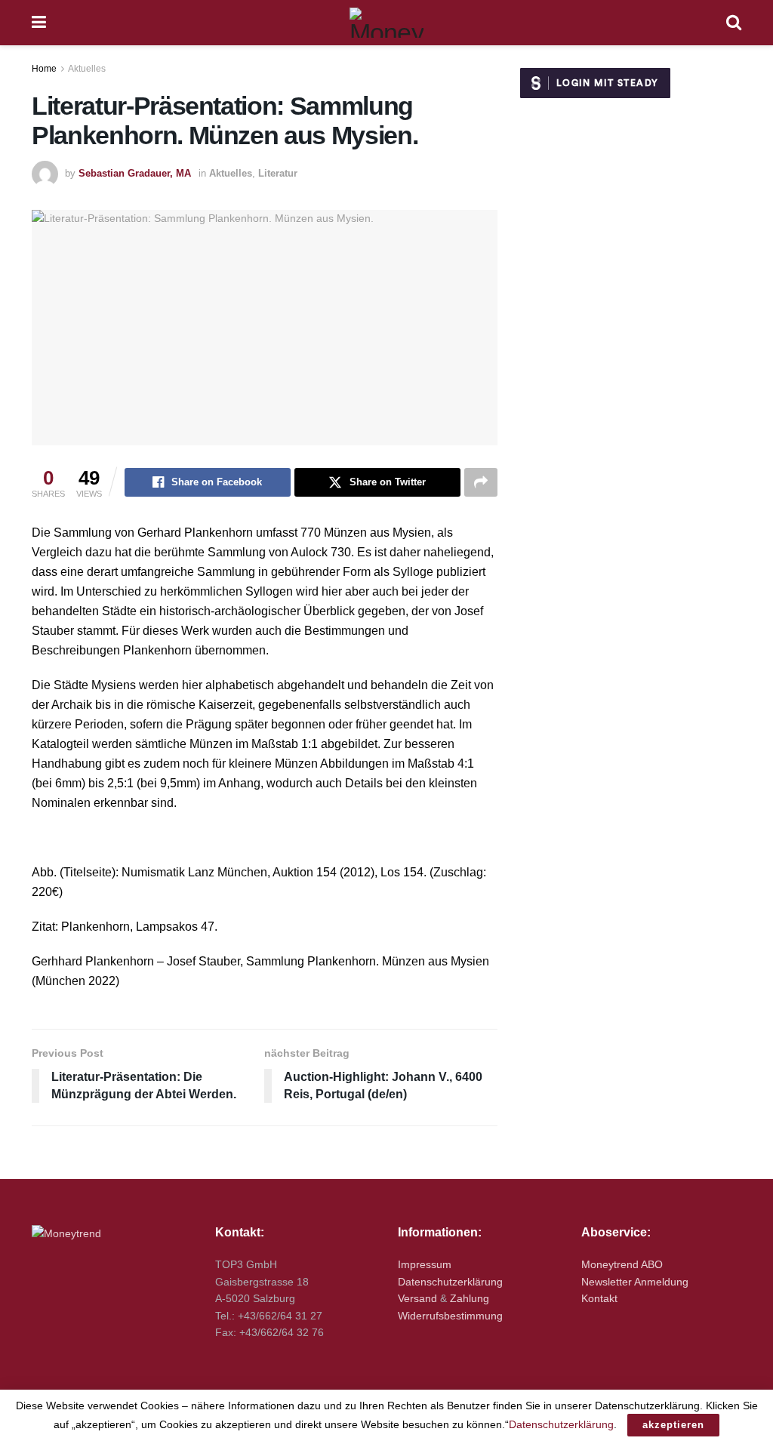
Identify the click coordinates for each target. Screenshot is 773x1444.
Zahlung (469, 1298)
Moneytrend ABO (622, 1264)
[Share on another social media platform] (480, 482)
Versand (417, 1298)
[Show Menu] (39, 22)
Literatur (277, 173)
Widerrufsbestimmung (450, 1316)
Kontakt (599, 1298)
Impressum (424, 1264)
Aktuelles (87, 68)
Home (44, 68)
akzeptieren (673, 1424)
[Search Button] (733, 22)
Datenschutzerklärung (450, 1282)
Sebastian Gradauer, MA (135, 173)
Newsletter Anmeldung (634, 1282)
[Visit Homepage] (386, 23)
